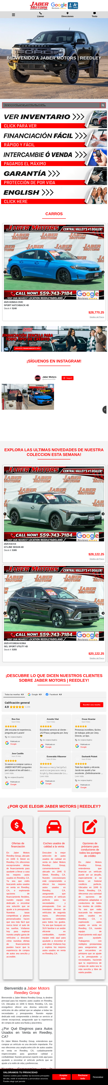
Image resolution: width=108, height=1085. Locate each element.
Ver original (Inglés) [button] (15, 743)
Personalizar (98, 1077)
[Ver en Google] (7, 720)
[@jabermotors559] (37, 378)
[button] (103, 105)
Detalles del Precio (97, 317)
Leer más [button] (9, 739)
